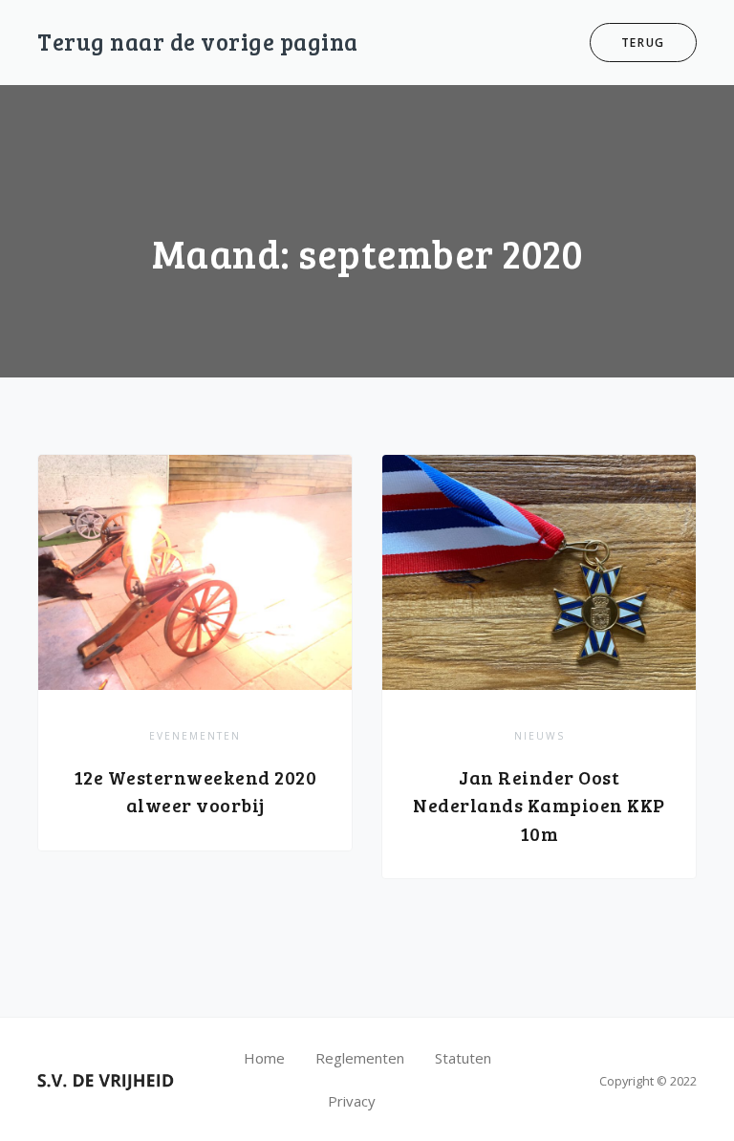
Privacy (352, 1100)
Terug (643, 42)
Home (264, 1057)
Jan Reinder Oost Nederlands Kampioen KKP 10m (539, 805)
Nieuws (539, 736)
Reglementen (359, 1057)
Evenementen (195, 736)
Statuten (463, 1057)
